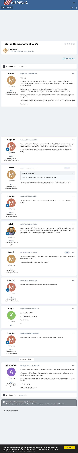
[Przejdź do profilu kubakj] (11, 231)
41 (12, 90)
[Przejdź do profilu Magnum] (11, 146)
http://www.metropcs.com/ (28, 316)
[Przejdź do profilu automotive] (11, 372)
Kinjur (11, 309)
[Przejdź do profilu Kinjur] (11, 315)
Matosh (15, 49)
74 (12, 382)
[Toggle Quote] (23, 173)
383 (12, 156)
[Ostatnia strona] (15, 66)
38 (12, 325)
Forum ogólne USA (28, 51)
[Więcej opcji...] (73, 74)
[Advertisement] (39, 26)
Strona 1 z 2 (22, 66)
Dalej (11, 66)
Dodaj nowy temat (69, 58)
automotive (11, 365)
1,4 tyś (12, 241)
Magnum (11, 140)
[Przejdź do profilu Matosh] (5, 50)
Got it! (69, 447)
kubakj (11, 224)
